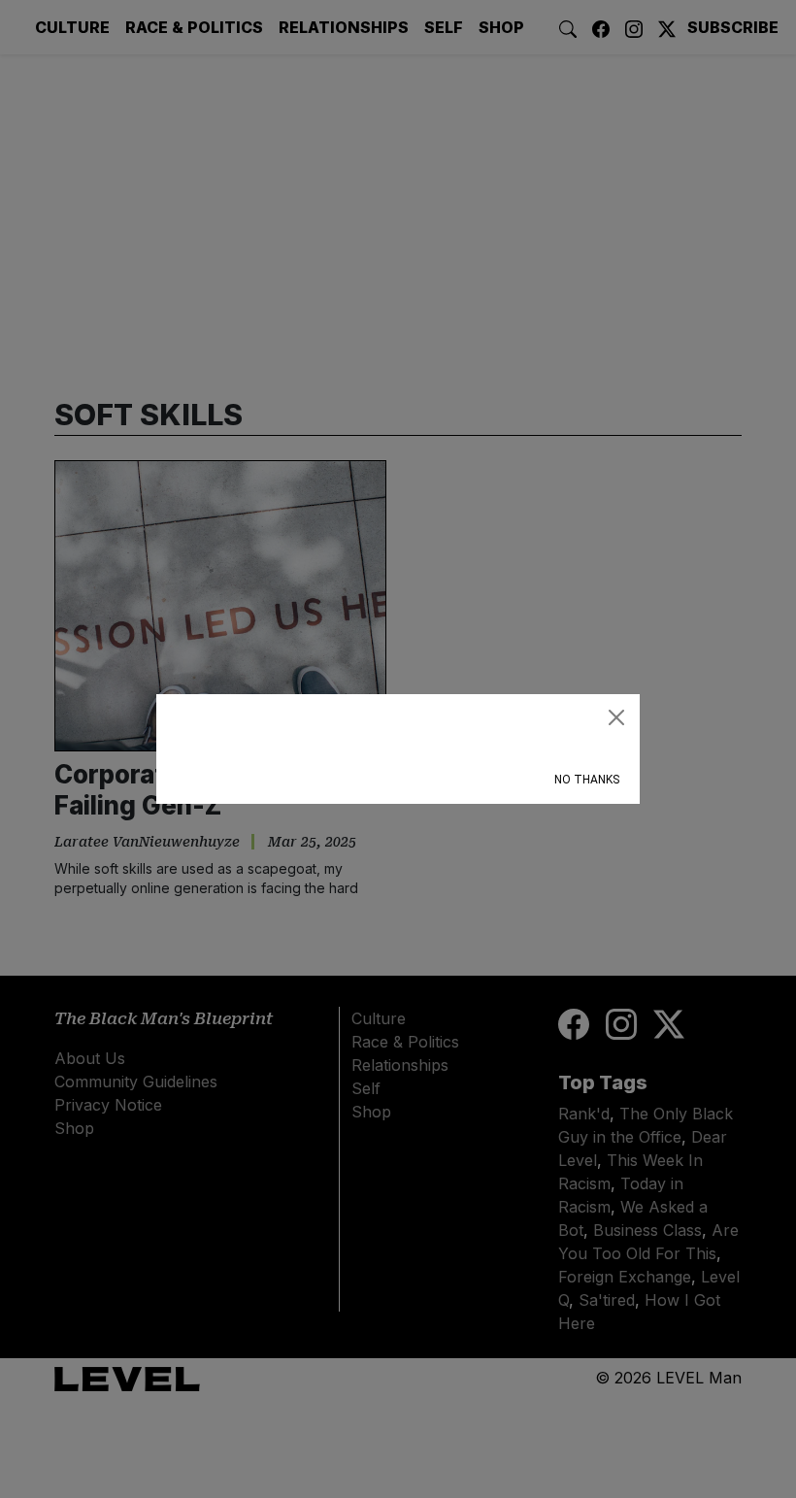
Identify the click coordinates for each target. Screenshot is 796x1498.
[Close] (616, 717)
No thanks (586, 779)
